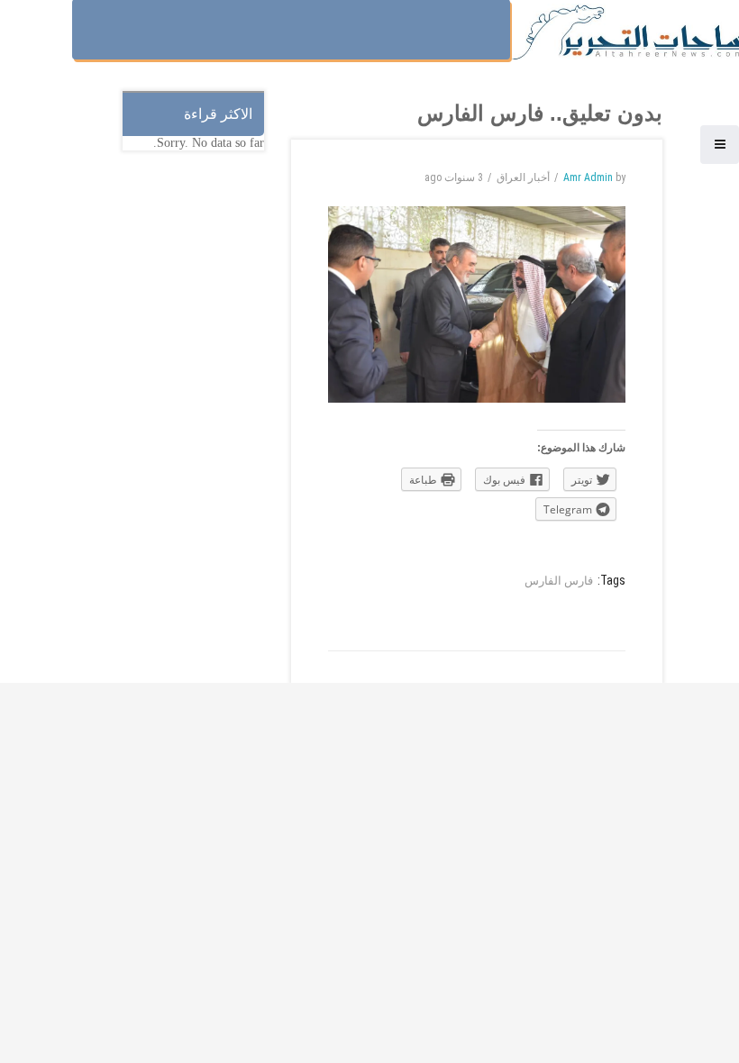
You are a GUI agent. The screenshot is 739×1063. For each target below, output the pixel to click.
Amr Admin (588, 177)
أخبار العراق (523, 177)
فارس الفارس (559, 580)
